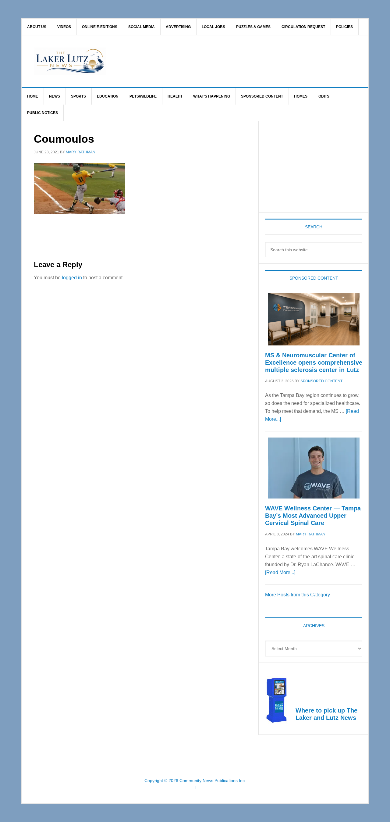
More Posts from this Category (297, 594)
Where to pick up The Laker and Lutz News (326, 714)
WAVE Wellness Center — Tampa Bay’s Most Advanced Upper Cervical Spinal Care (313, 515)
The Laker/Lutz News (210, 61)
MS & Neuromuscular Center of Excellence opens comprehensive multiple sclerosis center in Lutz (313, 362)
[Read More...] (280, 572)
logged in (72, 277)
